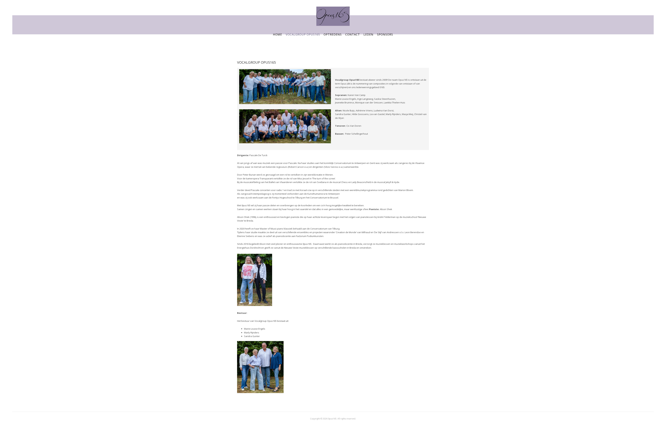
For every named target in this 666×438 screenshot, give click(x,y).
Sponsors (385, 34)
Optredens (333, 34)
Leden (368, 34)
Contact (352, 34)
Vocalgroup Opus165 (303, 34)
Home (277, 34)
